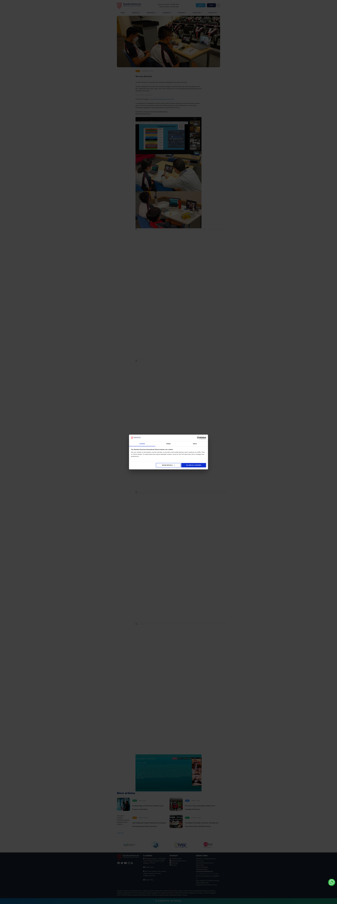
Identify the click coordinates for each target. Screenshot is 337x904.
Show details (167, 465)
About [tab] (195, 443)
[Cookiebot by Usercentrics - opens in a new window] (198, 438)
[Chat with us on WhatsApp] (331, 882)
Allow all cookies (193, 465)
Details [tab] (168, 443)
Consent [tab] (142, 443)
